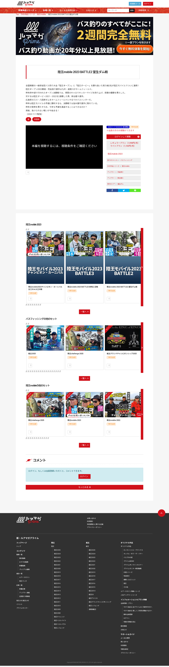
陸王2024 (57, 554)
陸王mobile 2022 (113, 420)
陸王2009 (57, 609)
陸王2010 (57, 606)
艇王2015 (92, 587)
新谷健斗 (120, 178)
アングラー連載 (24, 593)
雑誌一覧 (19, 574)
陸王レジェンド (59, 628)
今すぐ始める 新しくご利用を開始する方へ (138, 611)
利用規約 (90, 521)
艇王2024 (92, 554)
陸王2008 (57, 613)
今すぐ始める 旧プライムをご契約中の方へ (138, 607)
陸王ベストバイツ (60, 620)
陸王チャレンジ (59, 617)
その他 (126, 587)
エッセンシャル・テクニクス (133, 550)
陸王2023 (57, 557)
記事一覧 (19, 585)
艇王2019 (92, 572)
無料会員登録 (128, 614)
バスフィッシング (126, 160)
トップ (18, 546)
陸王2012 (57, 598)
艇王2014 (92, 591)
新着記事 (22, 589)
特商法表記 (124, 649)
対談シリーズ (128, 572)
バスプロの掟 (128, 557)
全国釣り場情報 (24, 596)
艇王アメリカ (93, 598)
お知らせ (90, 10)
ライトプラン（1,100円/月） (123, 146)
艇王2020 (92, 568)
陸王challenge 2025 (75, 354)
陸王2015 (57, 587)
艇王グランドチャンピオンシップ (100, 602)
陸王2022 (57, 561)
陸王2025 (57, 550)
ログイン (147, 4)
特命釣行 (127, 576)
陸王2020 (57, 568)
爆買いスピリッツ (129, 580)
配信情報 (124, 626)
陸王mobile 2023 (115, 154)
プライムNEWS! (129, 561)
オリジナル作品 (126, 546)
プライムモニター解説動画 (132, 568)
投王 (125, 583)
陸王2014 (57, 591)
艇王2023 (92, 557)
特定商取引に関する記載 (95, 524)
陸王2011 (57, 602)
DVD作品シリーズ (28, 14)
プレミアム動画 (24, 569)
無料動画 (22, 558)
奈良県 (36, 119)
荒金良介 (120, 172)
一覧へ (83, 312)
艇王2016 (92, 583)
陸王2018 (57, 576)
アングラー (111, 172)
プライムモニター (22, 608)
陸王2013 (57, 594)
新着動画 (22, 566)
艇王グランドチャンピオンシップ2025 (122, 354)
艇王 (87, 546)
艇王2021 (92, 565)
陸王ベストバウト (60, 624)
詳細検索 (142, 10)
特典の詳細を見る (129, 622)
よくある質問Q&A (67, 10)
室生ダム (120, 184)
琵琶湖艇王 (92, 609)
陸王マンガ (23, 581)
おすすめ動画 (23, 562)
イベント (19, 604)
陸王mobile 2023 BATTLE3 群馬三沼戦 (83, 287)
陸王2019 (57, 572)
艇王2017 (92, 580)
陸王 (52, 546)
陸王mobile (41, 14)
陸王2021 (57, 565)
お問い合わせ (91, 518)
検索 (132, 10)
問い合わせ (124, 642)
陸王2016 (57, 583)
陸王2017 (57, 580)
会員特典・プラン (127, 603)
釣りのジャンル (112, 160)
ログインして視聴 (123, 137)
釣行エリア (111, 184)
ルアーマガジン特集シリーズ (130, 591)
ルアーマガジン (24, 577)
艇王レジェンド (94, 606)
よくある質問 (125, 638)
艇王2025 (32, 354)
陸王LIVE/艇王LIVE (22, 600)
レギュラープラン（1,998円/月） (125, 143)
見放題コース (135, 4)
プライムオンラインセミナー (133, 565)
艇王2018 (92, 576)
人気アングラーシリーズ (129, 595)
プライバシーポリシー (94, 527)
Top (17, 14)
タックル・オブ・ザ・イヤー (133, 554)
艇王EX (91, 594)
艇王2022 (92, 561)
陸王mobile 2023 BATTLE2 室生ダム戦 (122, 287)
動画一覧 (19, 554)
